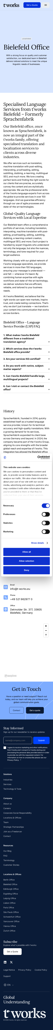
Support (7, 976)
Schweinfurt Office (11, 917)
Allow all (26, 552)
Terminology (9, 860)
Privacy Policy (24, 970)
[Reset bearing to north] (46, 635)
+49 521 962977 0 (21, 599)
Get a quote (35, 710)
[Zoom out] (46, 630)
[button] (46, 5)
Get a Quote (32, 5)
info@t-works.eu (20, 588)
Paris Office (8, 907)
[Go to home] (11, 5)
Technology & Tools (12, 789)
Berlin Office (9, 880)
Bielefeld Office (10, 884)
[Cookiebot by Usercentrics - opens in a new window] (38, 457)
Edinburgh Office (11, 889)
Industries (7, 779)
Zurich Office (9, 931)
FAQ (5, 855)
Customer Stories (11, 865)
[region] (26, 650)
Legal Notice (9, 970)
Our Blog (7, 851)
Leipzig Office (9, 898)
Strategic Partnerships (13, 827)
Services (7, 784)
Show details (37, 543)
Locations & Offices (12, 817)
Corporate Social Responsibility (17, 813)
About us (7, 803)
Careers (7, 808)
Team (5, 822)
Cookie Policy (41, 970)
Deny (26, 570)
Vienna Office (9, 926)
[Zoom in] (46, 626)
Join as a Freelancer (12, 831)
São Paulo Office (11, 912)
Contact (16, 710)
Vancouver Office (11, 921)
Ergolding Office (10, 893)
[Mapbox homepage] (10, 675)
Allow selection (26, 561)
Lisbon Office (9, 903)
